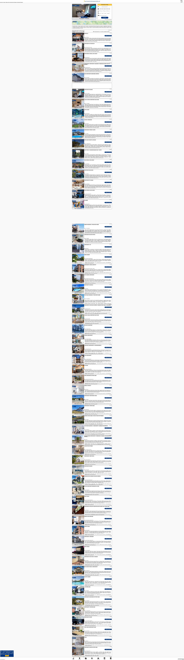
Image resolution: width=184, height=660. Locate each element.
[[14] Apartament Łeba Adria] (78, 174)
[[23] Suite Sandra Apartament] (78, 279)
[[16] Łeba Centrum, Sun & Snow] (78, 194)
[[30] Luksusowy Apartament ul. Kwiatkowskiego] (78, 349)
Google (4, 651)
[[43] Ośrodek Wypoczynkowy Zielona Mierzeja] (78, 480)
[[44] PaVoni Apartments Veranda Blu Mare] (78, 490)
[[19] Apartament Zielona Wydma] (78, 238)
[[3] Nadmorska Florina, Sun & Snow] (78, 58)
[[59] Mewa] (78, 641)
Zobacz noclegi (108, 35)
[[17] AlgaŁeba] (78, 204)
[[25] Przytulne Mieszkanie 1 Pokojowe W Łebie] (78, 299)
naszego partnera (93, 283)
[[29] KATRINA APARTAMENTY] (78, 339)
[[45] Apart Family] (78, 500)
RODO (8, 654)
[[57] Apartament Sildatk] (78, 621)
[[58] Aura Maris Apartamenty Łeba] (78, 631)
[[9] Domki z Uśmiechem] (78, 124)
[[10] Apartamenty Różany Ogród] (78, 134)
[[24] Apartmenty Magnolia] (78, 289)
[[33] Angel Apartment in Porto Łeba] (78, 379)
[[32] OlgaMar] (78, 369)
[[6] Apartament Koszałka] (78, 93)
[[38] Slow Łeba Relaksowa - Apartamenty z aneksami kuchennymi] (78, 430)
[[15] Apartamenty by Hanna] (78, 184)
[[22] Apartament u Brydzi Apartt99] (78, 269)
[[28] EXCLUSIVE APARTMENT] (78, 329)
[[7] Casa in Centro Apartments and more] (78, 104)
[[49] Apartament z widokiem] (78, 540)
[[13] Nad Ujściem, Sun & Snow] (78, 164)
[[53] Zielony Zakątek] (78, 581)
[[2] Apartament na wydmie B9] (78, 47)
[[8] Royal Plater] (78, 114)
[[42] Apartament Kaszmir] (78, 470)
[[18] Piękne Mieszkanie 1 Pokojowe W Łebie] (78, 228)
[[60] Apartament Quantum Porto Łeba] (78, 651)
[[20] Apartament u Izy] (78, 249)
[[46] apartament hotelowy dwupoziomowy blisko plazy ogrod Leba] (78, 510)
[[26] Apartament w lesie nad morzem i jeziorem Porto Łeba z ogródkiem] (78, 309)
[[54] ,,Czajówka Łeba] (78, 591)
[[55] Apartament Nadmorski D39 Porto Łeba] (78, 601)
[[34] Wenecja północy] (78, 389)
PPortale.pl (4, 659)
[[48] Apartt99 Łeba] (78, 530)
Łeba (73, 34)
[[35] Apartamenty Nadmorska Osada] (78, 399)
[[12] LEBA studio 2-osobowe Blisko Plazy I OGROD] (78, 154)
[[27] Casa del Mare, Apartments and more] (78, 319)
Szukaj (104, 17)
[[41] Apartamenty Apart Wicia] (78, 460)
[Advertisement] (92, 216)
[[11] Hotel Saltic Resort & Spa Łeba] (78, 144)
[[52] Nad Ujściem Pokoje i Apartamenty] (78, 571)
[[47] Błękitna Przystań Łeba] (78, 520)
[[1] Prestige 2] (78, 37)
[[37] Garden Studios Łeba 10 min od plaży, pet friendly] (78, 420)
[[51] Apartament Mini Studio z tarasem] (78, 561)
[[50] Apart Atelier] (78, 550)
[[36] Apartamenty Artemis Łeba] (78, 410)
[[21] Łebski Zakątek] (78, 259)
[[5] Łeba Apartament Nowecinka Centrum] (78, 78)
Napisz (183, 659)
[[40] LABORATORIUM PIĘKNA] (78, 450)
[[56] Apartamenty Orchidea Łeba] (78, 611)
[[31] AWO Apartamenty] (78, 359)
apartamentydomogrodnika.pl (92, 1)
